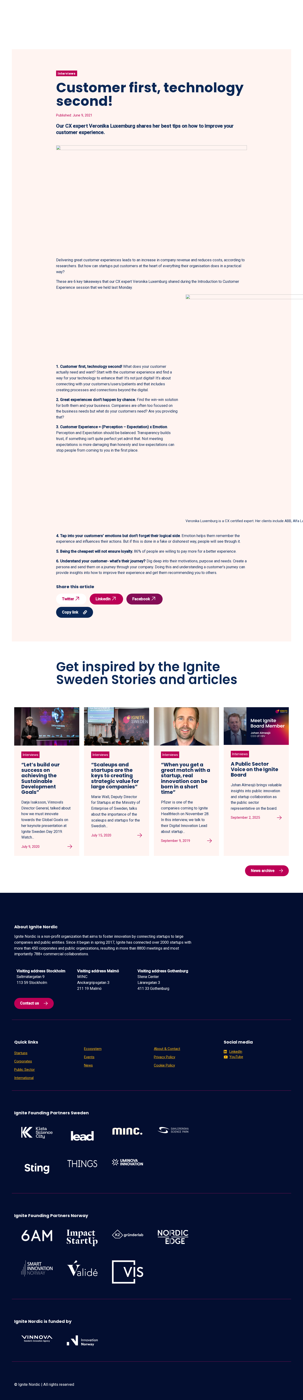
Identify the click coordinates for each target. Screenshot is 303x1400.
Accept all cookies (279, 1389)
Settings (239, 1389)
